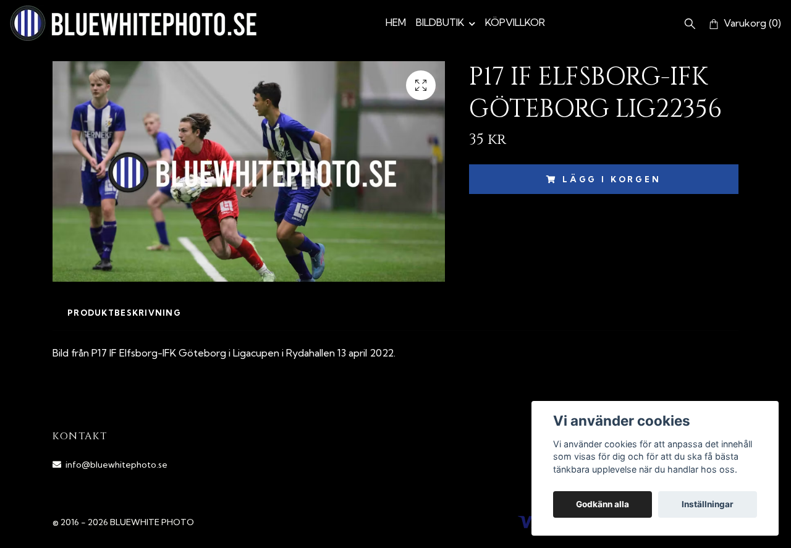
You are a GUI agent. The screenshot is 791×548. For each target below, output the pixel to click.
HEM (396, 22)
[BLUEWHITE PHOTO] (133, 23)
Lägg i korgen (611, 179)
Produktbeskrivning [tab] (124, 313)
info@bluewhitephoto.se (116, 464)
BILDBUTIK (440, 22)
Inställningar (708, 504)
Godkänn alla (602, 504)
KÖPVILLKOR (515, 22)
